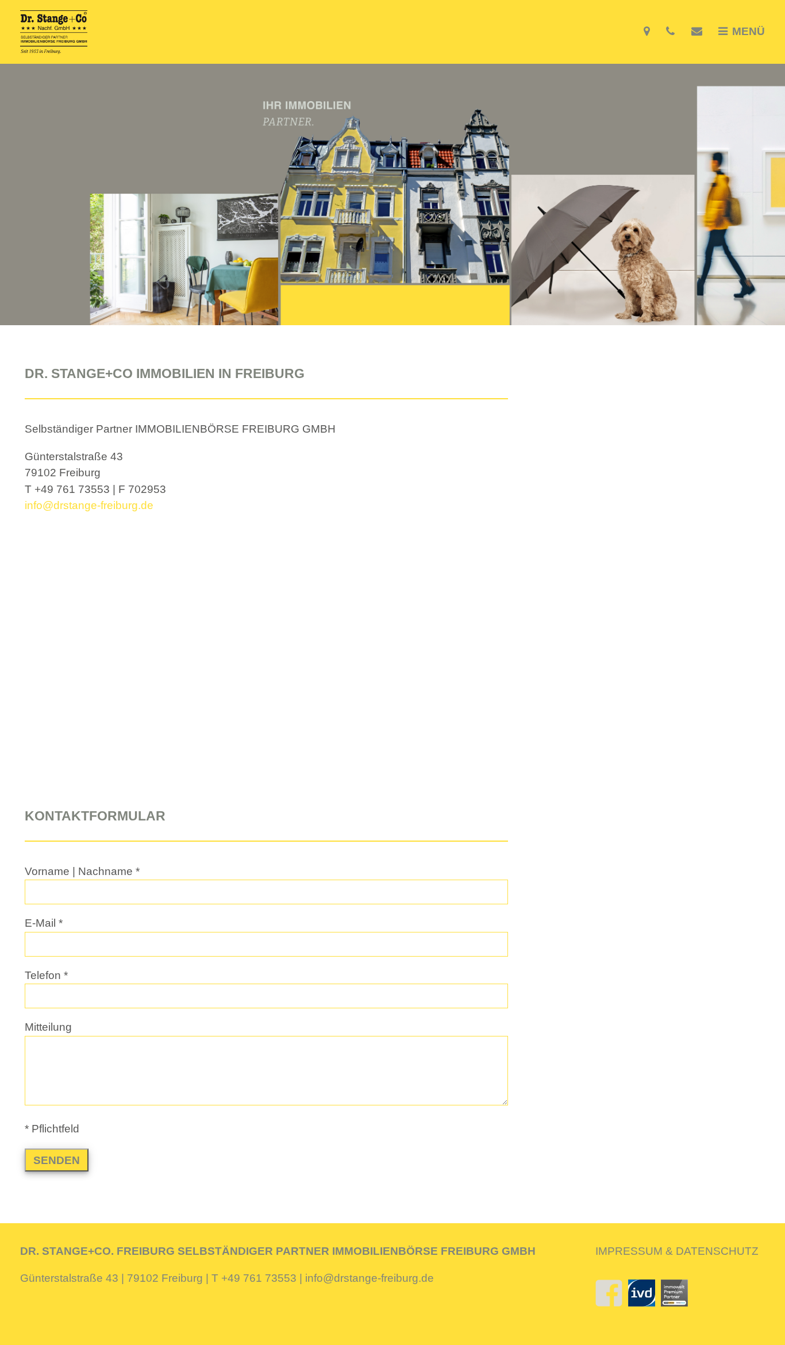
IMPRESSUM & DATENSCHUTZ (677, 1251)
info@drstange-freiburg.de (89, 505)
